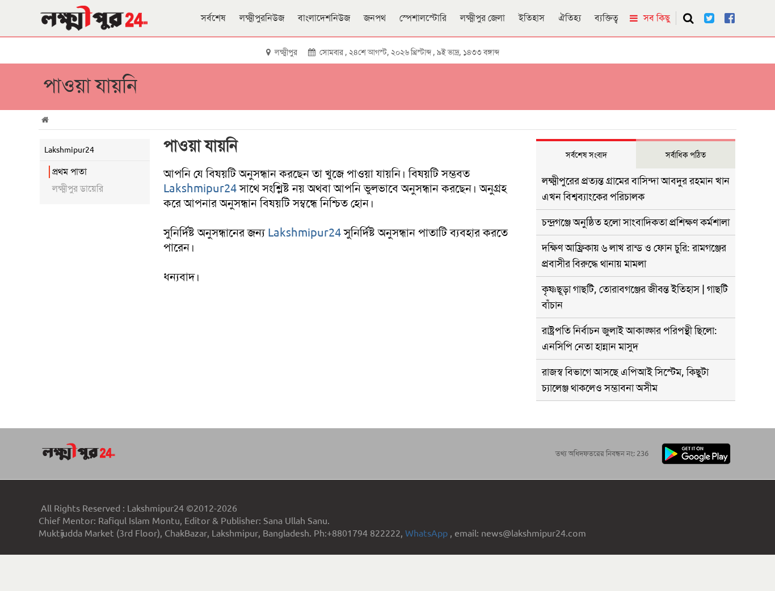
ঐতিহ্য (569, 18)
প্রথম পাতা (69, 172)
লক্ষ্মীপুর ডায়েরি (77, 189)
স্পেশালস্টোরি (423, 18)
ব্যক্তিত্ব (606, 18)
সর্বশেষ (213, 18)
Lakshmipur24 (200, 188)
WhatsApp (427, 533)
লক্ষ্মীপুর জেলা (482, 18)
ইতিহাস (532, 18)
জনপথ (375, 18)
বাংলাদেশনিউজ (324, 18)
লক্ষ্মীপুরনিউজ (261, 18)
